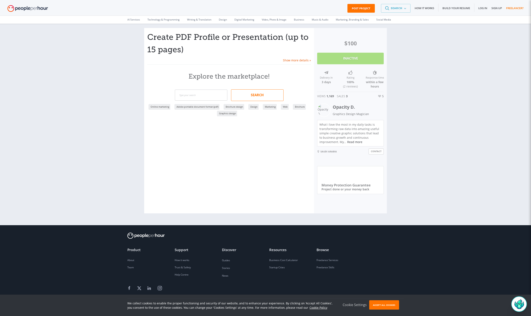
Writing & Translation (199, 19)
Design (223, 19)
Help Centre (182, 274)
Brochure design (234, 106)
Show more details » (297, 60)
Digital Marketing (244, 19)
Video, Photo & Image (274, 19)
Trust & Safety (183, 267)
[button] (395, 8)
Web (285, 106)
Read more (354, 142)
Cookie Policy (318, 308)
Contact (376, 151)
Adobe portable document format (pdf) (197, 106)
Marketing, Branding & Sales (352, 19)
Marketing (270, 106)
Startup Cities (277, 267)
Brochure (300, 106)
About (130, 260)
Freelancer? (515, 8)
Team (130, 267)
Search (257, 95)
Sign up (496, 8)
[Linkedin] (150, 288)
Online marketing (160, 106)
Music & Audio (320, 19)
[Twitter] (140, 288)
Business (299, 19)
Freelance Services (327, 260)
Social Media (383, 19)
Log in (482, 8)
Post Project (361, 8)
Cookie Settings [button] (355, 305)
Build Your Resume (456, 8)
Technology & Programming (163, 19)
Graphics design (227, 113)
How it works (424, 8)
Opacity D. (344, 107)
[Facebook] (130, 288)
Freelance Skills (325, 267)
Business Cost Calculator (283, 260)
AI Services (133, 19)
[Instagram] (160, 288)
